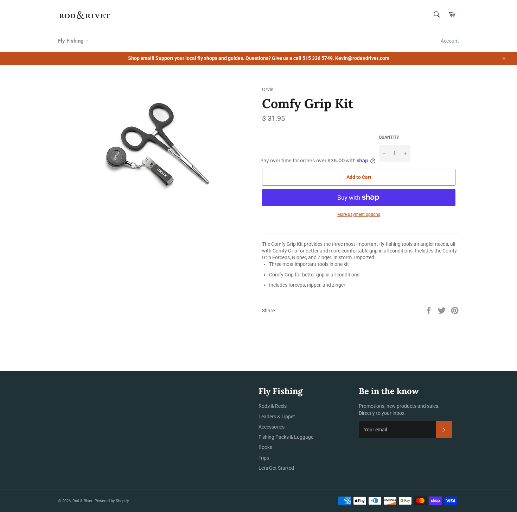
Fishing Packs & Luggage (285, 437)
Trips (263, 458)
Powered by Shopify (112, 501)
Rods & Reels (272, 406)
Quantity (389, 137)
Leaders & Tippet (276, 416)
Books (265, 447)
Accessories (271, 427)
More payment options (358, 214)
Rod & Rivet (82, 501)
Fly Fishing (71, 41)
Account (450, 41)
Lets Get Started (276, 468)
